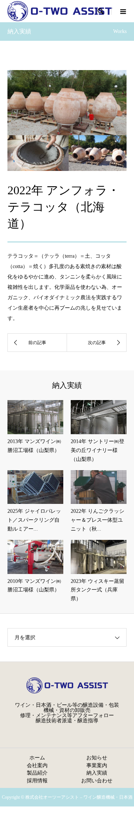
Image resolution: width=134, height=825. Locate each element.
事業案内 (96, 765)
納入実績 (96, 773)
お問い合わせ (96, 780)
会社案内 (37, 765)
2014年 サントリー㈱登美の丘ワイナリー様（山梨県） (97, 450)
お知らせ (96, 757)
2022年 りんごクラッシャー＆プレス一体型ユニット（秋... (97, 520)
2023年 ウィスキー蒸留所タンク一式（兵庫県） (97, 590)
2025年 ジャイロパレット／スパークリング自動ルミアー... (34, 520)
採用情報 (37, 780)
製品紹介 (37, 773)
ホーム (37, 757)
